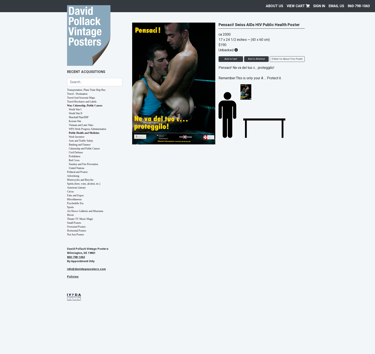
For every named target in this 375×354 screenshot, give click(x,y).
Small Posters (74, 222)
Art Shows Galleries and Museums (85, 211)
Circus (70, 191)
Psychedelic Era (75, 203)
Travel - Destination (77, 93)
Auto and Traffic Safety (81, 140)
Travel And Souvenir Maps (81, 97)
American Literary (76, 187)
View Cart (296, 6)
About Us (274, 6)
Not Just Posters (75, 234)
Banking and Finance (79, 144)
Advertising (73, 175)
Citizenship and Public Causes (84, 148)
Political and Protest (77, 172)
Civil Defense (76, 152)
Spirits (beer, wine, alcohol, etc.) (83, 183)
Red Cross (74, 160)
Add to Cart (230, 59)
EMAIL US (336, 6)
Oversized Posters (76, 226)
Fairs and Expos (75, 195)
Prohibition (74, 156)
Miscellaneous (74, 199)
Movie (70, 215)
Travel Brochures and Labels (82, 101)
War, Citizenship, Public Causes (84, 105)
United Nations (76, 168)
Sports (70, 207)
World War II (75, 113)
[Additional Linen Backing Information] (236, 50)
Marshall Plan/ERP (79, 117)
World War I (75, 109)
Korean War (75, 121)
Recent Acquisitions (86, 71)
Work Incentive (76, 136)
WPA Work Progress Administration (87, 129)
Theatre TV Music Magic (80, 218)
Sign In (319, 6)
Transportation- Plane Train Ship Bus (86, 89)
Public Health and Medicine (84, 132)
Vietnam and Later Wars (81, 125)
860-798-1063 (359, 6)
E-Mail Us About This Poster (287, 59)
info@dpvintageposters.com (86, 269)
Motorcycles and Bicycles (80, 179)
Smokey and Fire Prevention (83, 164)
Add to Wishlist (256, 59)
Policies (73, 277)
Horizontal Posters (76, 230)
